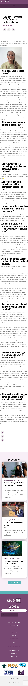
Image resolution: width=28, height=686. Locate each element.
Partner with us (14, 650)
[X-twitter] (15, 606)
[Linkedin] (10, 606)
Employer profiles (14, 647)
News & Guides (6, 13)
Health (14, 635)
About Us (14, 656)
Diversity (14, 632)
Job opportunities (14, 622)
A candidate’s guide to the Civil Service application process (14, 485)
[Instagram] (18, 606)
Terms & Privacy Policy (14, 678)
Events (14, 642)
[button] (14, 6)
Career (14, 629)
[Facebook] (13, 606)
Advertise (14, 653)
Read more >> (7, 497)
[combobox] (9, 615)
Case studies (14, 639)
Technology (14, 625)
